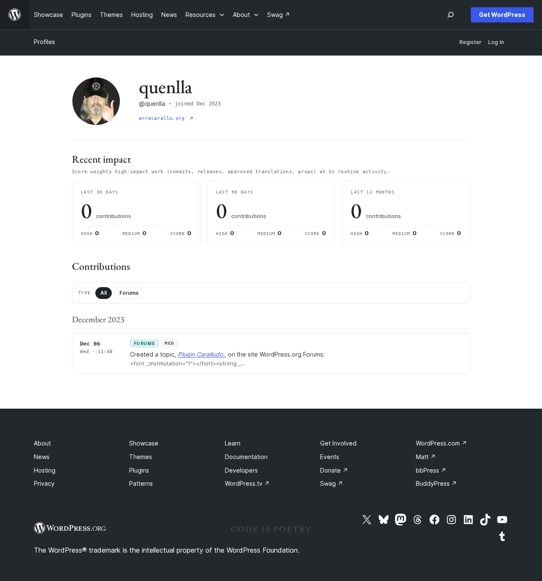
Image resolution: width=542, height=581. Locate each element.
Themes (140, 456)
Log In (496, 42)
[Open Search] (450, 15)
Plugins (139, 470)
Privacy (44, 483)
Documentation (246, 456)
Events (329, 456)
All (103, 293)
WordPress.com (441, 443)
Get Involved (338, 443)
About (42, 443)
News (42, 456)
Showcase (143, 443)
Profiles (44, 41)
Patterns (141, 483)
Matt (426, 456)
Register (470, 42)
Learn (233, 443)
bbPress (431, 470)
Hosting (44, 470)
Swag (331, 483)
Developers (241, 470)
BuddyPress (436, 483)
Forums (128, 293)
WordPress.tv (247, 483)
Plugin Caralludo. (201, 354)
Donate (334, 470)
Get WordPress (502, 14)
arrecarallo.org (163, 118)
